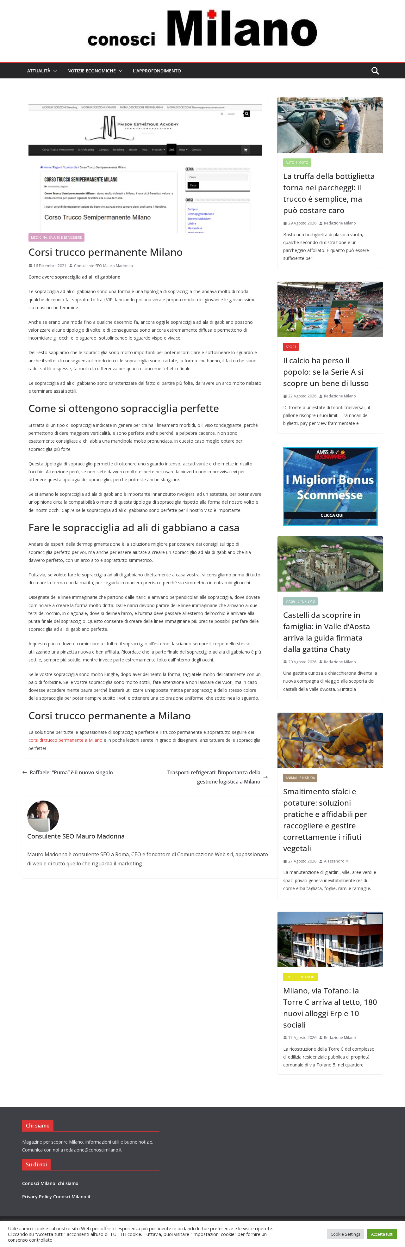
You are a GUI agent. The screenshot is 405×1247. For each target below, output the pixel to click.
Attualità (38, 71)
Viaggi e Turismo (300, 601)
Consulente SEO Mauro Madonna (103, 265)
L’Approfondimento (157, 71)
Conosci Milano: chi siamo (50, 1183)
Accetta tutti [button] (382, 1234)
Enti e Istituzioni (300, 977)
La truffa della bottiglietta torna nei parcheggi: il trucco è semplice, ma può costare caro (329, 193)
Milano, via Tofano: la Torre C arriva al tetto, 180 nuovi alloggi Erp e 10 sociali (330, 1007)
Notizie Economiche (91, 71)
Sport (291, 347)
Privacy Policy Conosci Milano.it (56, 1197)
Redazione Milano (340, 223)
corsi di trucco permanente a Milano (66, 740)
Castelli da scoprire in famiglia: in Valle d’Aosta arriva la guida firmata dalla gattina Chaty (326, 632)
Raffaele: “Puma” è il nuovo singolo (71, 772)
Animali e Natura (300, 778)
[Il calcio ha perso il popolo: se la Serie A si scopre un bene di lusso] (330, 309)
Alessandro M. (337, 861)
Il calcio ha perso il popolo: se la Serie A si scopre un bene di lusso (326, 371)
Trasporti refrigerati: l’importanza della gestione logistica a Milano (213, 777)
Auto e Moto (297, 162)
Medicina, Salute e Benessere (56, 237)
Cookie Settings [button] (345, 1234)
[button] (53, 70)
